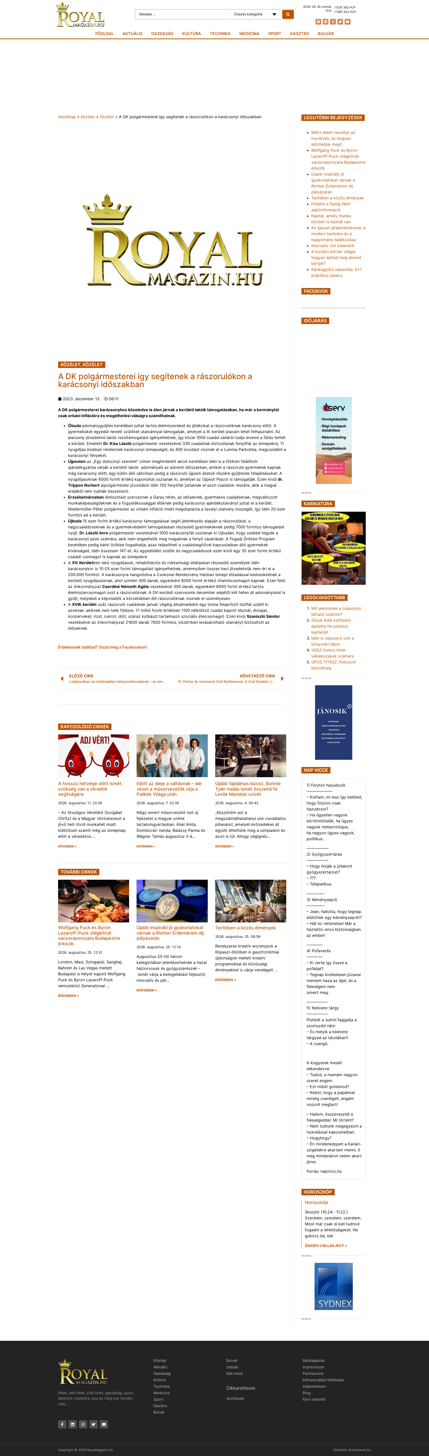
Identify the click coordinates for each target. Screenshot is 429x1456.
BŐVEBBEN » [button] (67, 846)
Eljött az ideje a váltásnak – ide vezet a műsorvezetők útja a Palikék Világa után (169, 789)
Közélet (88, 116)
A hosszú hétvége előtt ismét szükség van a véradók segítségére (90, 789)
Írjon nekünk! (314, 1399)
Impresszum (313, 1367)
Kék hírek (234, 1373)
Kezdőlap (67, 116)
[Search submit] (288, 14)
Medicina (249, 33)
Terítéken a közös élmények (245, 927)
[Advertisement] (214, 76)
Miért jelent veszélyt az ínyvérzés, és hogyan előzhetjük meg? (333, 138)
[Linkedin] (325, 22)
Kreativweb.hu (360, 1450)
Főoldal (104, 33)
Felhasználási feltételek (323, 1380)
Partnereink (313, 1373)
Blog (307, 1392)
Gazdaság (162, 33)
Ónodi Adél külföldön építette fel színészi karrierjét (331, 626)
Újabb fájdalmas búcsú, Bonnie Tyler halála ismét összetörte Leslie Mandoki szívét (248, 789)
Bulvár (326, 33)
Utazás (232, 1367)
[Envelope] (347, 22)
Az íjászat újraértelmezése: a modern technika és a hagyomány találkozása (338, 233)
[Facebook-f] (62, 1424)
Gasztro (299, 33)
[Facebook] (318, 22)
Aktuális (132, 33)
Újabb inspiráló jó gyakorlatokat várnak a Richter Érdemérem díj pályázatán (170, 933)
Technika (220, 33)
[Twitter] (340, 22)
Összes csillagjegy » (326, 1245)
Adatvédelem (314, 1386)
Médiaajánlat (314, 1360)
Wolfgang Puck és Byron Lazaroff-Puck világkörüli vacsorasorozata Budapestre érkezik (89, 935)
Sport (274, 33)
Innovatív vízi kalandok (333, 245)
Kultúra (191, 33)
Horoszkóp (316, 1202)
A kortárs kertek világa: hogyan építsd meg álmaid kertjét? (336, 257)
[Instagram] (333, 22)
